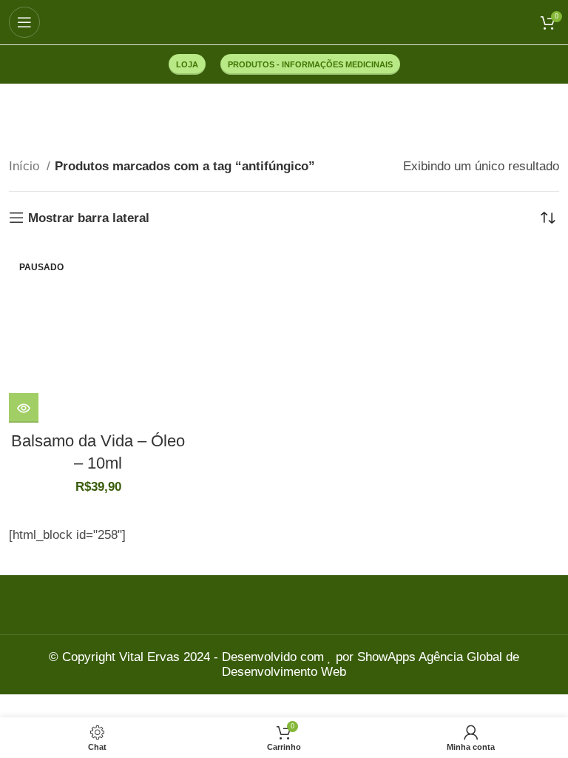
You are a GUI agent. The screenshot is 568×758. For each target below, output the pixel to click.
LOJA (187, 64)
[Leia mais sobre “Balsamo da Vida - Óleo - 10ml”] (23, 408)
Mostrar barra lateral (88, 218)
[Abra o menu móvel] (24, 22)
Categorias (277, 116)
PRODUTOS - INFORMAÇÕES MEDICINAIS (310, 64)
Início (26, 166)
